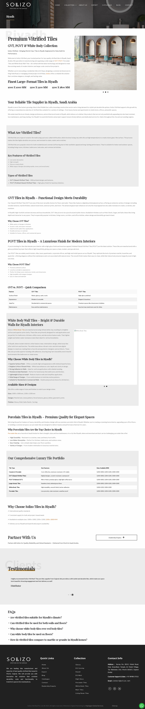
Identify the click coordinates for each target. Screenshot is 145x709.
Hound (78, 666)
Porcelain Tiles (81, 677)
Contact (129, 5)
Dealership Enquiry (115, 532)
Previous (71, 36)
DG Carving (80, 662)
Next (140, 36)
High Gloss (80, 673)
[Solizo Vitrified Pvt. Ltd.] (18, 5)
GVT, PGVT (59, 61)
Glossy (78, 659)
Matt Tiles (79, 684)
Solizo (48, 73)
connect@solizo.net (121, 675)
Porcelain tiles (12, 427)
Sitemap (115, 700)
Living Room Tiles (82, 687)
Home (57, 5)
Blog (118, 5)
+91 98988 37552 (132, 671)
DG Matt (79, 669)
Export (95, 5)
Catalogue (107, 5)
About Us (83, 5)
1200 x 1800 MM (52, 514)
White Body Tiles (19, 324)
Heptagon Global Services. (94, 700)
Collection (69, 5)
